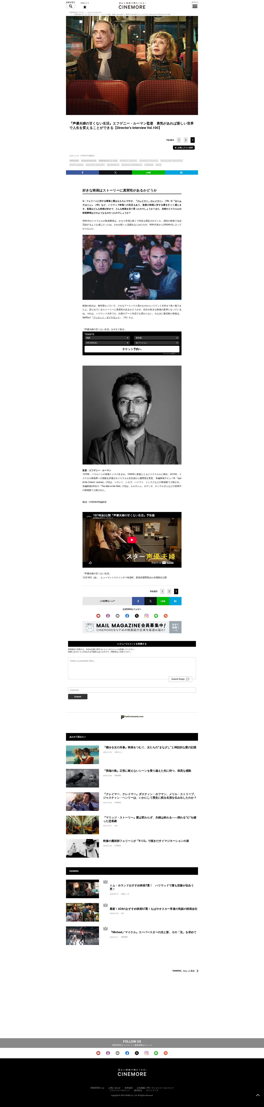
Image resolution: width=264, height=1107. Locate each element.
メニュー (195, 5)
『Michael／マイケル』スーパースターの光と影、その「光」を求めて (153, 932)
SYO (116, 826)
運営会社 (138, 1090)
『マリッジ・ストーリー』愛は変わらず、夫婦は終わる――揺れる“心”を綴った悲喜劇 (149, 819)
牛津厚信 (117, 803)
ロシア (158, 165)
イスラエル (149, 165)
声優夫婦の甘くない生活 (108, 161)
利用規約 (71, 649)
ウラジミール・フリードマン (171, 161)
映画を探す (70, 5)
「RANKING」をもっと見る (183, 971)
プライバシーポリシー (120, 1090)
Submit (77, 696)
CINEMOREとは (97, 1088)
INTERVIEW (74, 161)
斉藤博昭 (117, 775)
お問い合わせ (114, 1088)
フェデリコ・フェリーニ (149, 161)
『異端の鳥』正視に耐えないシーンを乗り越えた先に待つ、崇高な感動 (147, 770)
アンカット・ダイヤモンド (132, 165)
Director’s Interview (89, 161)
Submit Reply (178, 679)
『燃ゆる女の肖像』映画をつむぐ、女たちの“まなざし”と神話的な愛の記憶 (149, 747)
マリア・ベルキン (76, 165)
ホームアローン (113, 165)
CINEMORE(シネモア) (76, 12)
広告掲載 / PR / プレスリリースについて (155, 1088)
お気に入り (85, 5)
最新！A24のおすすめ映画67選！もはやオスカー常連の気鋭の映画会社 (153, 908)
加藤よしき (125, 894)
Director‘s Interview (95, 12)
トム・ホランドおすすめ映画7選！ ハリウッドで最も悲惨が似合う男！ (152, 887)
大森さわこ (118, 752)
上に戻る (258, 1095)
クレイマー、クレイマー (95, 165)
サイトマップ (152, 1090)
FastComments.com (133, 716)
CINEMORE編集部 (87, 156)
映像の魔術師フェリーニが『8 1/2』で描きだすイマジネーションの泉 (146, 840)
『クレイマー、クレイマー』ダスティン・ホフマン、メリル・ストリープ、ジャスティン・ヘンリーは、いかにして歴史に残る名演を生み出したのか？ (150, 795)
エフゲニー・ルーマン (128, 161)
